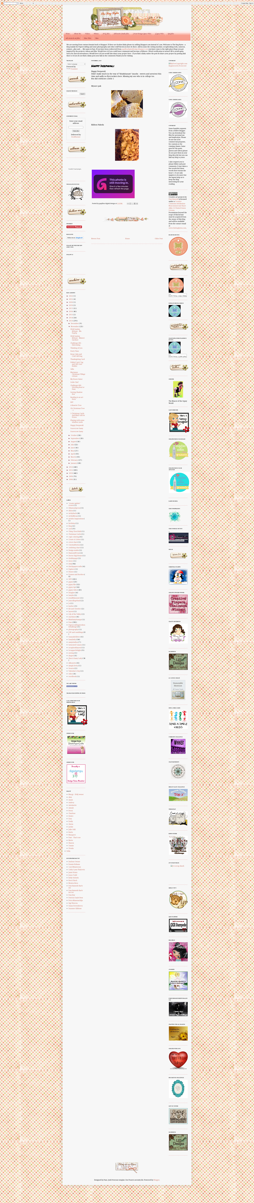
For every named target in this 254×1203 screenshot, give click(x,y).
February (74, 460)
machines (72, 617)
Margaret (72, 835)
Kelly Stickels (73, 878)
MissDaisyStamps (75, 620)
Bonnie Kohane (74, 864)
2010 (71, 473)
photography (73, 629)
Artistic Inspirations (76, 519)
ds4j (70, 564)
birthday (72, 523)
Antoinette (72, 805)
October (74, 435)
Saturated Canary (75, 645)
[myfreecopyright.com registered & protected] (178, 66)
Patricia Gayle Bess (75, 898)
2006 (71, 479)
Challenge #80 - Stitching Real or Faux (77, 387)
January (74, 463)
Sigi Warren (73, 903)
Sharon (71, 843)
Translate (74, 69)
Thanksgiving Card (77, 359)
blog (70, 526)
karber (71, 606)
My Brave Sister (76, 379)
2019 (71, 305)
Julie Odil (72, 829)
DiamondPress (74, 553)
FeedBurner (75, 137)
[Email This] (128, 204)
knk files (171, 34)
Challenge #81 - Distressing (76, 344)
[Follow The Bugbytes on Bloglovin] (75, 239)
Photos (96, 34)
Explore (71, 569)
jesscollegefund (74, 601)
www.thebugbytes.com (177, 228)
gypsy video (73, 590)
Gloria (70, 824)
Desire (70, 816)
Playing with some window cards (77, 421)
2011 (71, 470)
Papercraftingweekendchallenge (76, 626)
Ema (70, 819)
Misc (97, 38)
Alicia (70, 511)
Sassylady (72, 639)
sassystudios (73, 642)
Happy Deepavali (76, 425)
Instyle (71, 595)
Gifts (72, 369)
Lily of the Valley (75, 614)
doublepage (73, 558)
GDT (70, 579)
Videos (87, 34)
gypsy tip (72, 587)
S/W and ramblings (75, 632)
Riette (70, 840)
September (75, 438)
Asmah (71, 808)
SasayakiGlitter (74, 637)
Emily (70, 821)
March (73, 457)
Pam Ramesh (173, 199)
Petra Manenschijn (75, 900)
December (75, 323)
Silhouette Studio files (121, 34)
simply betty (73, 666)
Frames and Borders (76, 574)
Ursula (71, 848)
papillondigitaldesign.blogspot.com (135, 49)
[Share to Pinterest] (137, 204)
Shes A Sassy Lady (75, 658)
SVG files (106, 34)
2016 (71, 311)
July (72, 445)
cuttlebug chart (74, 548)
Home (67, 34)
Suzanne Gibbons (74, 908)
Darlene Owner (74, 862)
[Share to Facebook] (135, 204)
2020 (71, 302)
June (73, 448)
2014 (71, 318)
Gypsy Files (159, 34)
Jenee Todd (72, 875)
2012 (71, 467)
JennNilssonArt (74, 598)
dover (70, 561)
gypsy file (72, 584)
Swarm (71, 668)
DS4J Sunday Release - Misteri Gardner (77, 338)
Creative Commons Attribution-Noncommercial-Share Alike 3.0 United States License (177, 205)
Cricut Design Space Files (142, 34)
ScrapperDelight (74, 650)
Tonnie (71, 846)
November (75, 326)
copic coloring (73, 537)
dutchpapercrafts (75, 566)
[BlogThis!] (130, 204)
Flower (71, 572)
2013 (71, 321)
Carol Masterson (74, 867)
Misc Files (87, 38)
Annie (70, 800)
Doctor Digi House (75, 556)
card (70, 529)
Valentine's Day (74, 671)
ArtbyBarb (72, 513)
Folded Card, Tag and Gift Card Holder (76, 364)
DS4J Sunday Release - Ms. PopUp (76, 331)
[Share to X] (132, 204)
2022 (71, 296)
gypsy (70, 582)
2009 (71, 476)
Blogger (157, 1180)
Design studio (73, 550)
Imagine (71, 593)
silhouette (72, 663)
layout (71, 611)
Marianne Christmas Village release (77, 374)
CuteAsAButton (74, 545)
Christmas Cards (74, 534)
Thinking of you (76, 348)
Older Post (159, 239)
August (73, 442)
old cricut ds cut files (73, 38)
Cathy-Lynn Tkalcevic (76, 870)
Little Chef (74, 382)
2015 (71, 315)
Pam (70, 622)
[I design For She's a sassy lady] (179, 432)
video (70, 674)
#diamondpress (74, 508)
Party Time (74, 351)
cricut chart (73, 542)
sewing (71, 653)
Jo (69, 603)
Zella (68, 851)
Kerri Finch (72, 880)
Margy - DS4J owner (76, 794)
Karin (70, 832)
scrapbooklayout (75, 648)
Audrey (71, 802)
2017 (71, 308)
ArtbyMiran (73, 516)
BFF (71, 402)
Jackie (70, 827)
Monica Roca (73, 883)
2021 (71, 299)
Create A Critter (74, 539)
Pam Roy (71, 895)
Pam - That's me (74, 837)
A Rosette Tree (75, 405)
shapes (71, 656)
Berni (70, 811)
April (73, 454)
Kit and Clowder (74, 609)
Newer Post (95, 239)
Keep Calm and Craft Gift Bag (76, 355)
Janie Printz (72, 872)
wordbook (72, 676)
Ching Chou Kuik (74, 531)
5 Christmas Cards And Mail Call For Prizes (77, 415)
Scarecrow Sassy (76, 428)
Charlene (71, 813)
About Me (77, 34)
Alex (70, 797)
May (72, 451)
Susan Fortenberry (75, 906)
